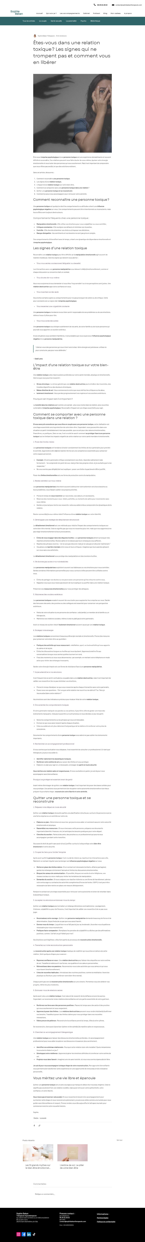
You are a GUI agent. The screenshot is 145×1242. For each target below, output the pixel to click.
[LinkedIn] (29, 1234)
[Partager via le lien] (39, 1126)
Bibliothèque (95, 21)
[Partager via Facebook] (34, 1126)
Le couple (42, 21)
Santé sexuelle (56, 21)
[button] (70, 13)
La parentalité (71, 21)
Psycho (83, 21)
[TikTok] (34, 1234)
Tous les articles (29, 21)
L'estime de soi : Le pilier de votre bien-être (72, 1166)
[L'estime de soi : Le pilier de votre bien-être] (72, 1152)
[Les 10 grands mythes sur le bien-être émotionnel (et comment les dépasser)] (38, 1152)
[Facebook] (24, 1234)
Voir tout (119, 1140)
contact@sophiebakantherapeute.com (128, 5)
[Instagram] (18, 1234)
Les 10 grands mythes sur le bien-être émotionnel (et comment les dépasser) (37, 1166)
